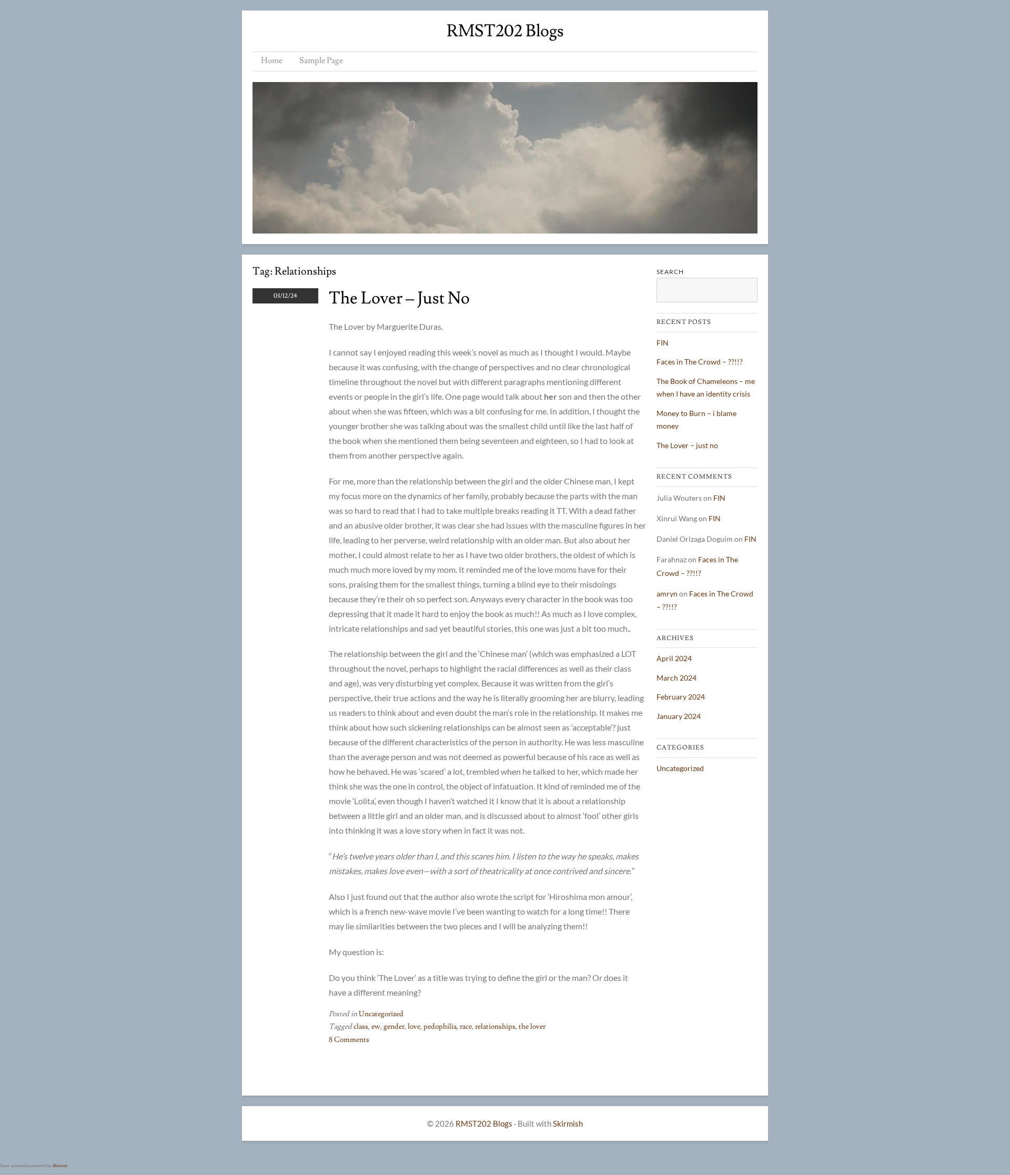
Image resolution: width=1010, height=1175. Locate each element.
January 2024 (678, 716)
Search (670, 272)
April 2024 (674, 658)
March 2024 (676, 677)
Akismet (60, 1165)
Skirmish (568, 1123)
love (414, 1026)
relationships (495, 1026)
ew (375, 1026)
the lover (532, 1026)
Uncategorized (381, 1014)
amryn (667, 593)
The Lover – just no (399, 298)
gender (394, 1026)
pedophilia (440, 1026)
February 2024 (680, 696)
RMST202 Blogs (505, 31)
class (361, 1026)
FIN (662, 342)
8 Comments (349, 1040)
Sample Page (321, 60)
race (466, 1026)
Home (271, 60)
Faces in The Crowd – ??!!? (699, 361)
